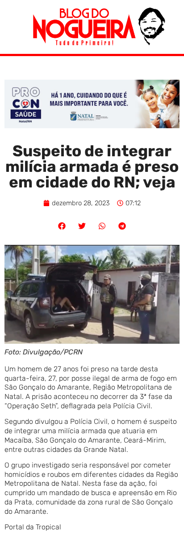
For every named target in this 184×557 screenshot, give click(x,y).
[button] (62, 226)
